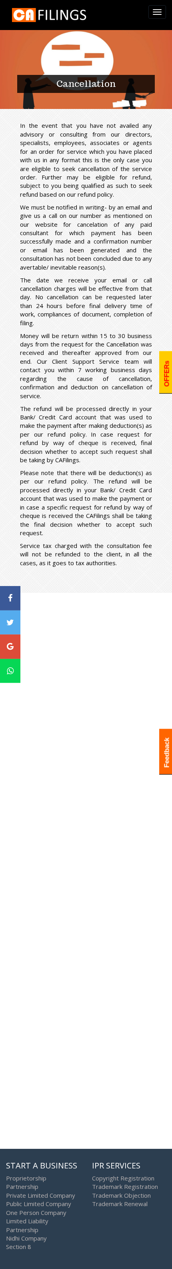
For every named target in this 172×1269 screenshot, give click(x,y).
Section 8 (18, 1247)
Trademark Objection (121, 1195)
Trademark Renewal (120, 1204)
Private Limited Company (40, 1195)
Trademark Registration (125, 1186)
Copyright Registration (123, 1178)
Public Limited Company (38, 1204)
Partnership (22, 1186)
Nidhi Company (26, 1238)
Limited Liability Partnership (27, 1225)
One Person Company (36, 1213)
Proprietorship (26, 1178)
